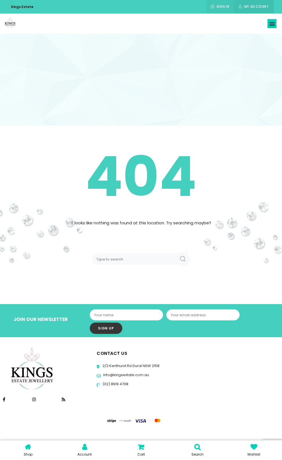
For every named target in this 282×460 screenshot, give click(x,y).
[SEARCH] (184, 259)
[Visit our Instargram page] (34, 399)
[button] (271, 23)
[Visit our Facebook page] (4, 399)
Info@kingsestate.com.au (126, 374)
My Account (256, 6)
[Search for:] (136, 259)
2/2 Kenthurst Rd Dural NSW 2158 (130, 365)
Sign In (222, 6)
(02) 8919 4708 (115, 384)
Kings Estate (22, 6)
